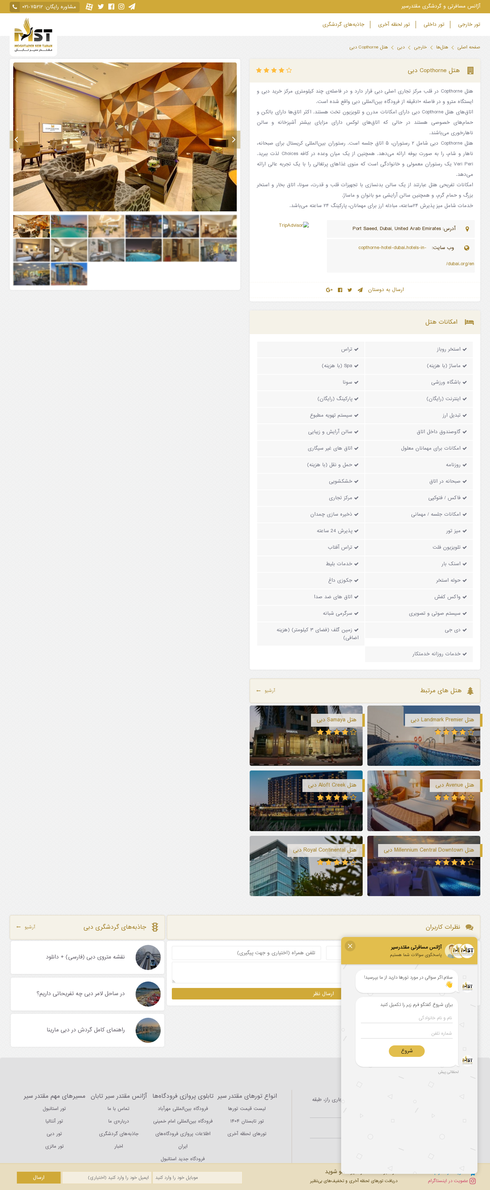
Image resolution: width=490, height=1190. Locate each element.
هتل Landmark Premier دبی (442, 720)
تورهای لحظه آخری (247, 1134)
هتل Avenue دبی (454, 785)
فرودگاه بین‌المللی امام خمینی (183, 1121)
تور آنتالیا (54, 1121)
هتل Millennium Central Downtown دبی (429, 850)
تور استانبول (54, 1108)
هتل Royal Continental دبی (325, 850)
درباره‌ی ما (118, 1121)
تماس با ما (118, 1108)
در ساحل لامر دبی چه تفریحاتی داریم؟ (81, 994)
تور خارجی (468, 24)
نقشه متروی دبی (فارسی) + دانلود (85, 957)
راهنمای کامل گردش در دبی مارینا (86, 1030)
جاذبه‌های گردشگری (342, 24)
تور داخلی (433, 24)
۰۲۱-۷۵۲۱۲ (32, 7)
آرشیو (270, 690)
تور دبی (54, 1134)
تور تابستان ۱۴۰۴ (247, 1121)
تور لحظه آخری (393, 24)
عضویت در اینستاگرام (449, 1180)
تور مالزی (54, 1146)
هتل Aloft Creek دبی (332, 785)
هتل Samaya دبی (337, 720)
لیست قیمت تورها (247, 1108)
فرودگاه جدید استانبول (183, 1159)
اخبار (118, 1146)
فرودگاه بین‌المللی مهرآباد (183, 1108)
